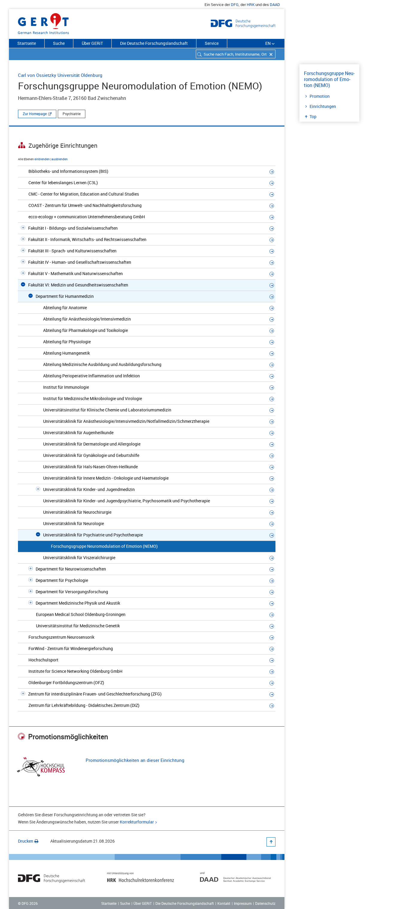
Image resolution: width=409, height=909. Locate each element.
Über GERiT (92, 43)
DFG (235, 4)
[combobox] (235, 54)
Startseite (26, 43)
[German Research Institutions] (43, 22)
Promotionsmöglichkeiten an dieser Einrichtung (135, 760)
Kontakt (223, 903)
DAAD (275, 4)
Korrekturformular (137, 822)
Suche (59, 43)
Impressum (243, 903)
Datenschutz (265, 903)
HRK (251, 4)
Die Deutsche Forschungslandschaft (154, 43)
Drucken (25, 841)
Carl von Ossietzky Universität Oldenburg (60, 75)
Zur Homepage (35, 113)
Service (212, 43)
